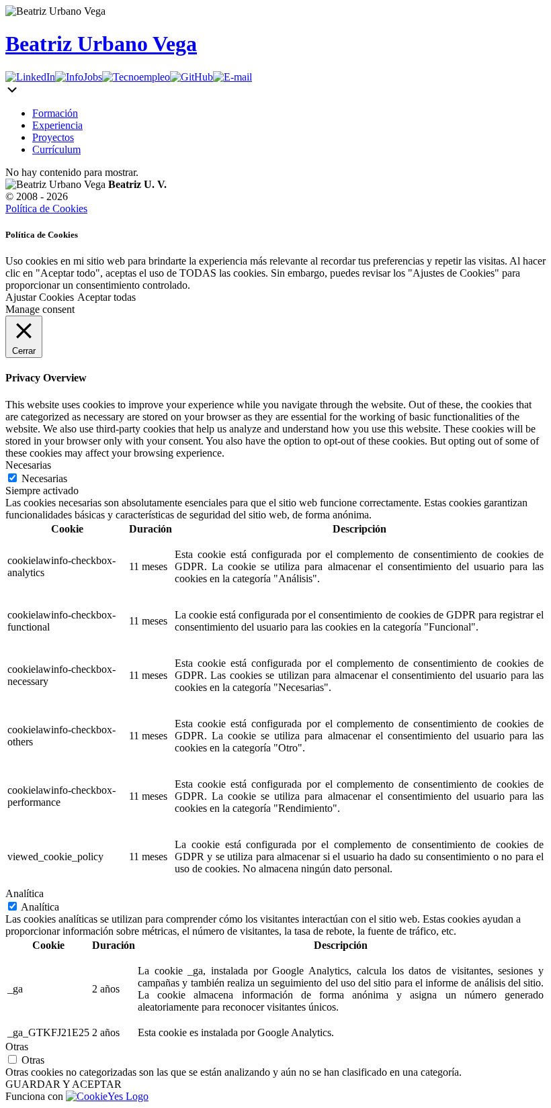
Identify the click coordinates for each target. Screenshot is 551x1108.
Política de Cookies (46, 208)
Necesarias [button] (28, 465)
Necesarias (44, 478)
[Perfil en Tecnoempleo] (136, 77)
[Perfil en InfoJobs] (78, 77)
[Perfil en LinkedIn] (30, 77)
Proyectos (53, 137)
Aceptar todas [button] (106, 297)
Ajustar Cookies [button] (39, 297)
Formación (55, 113)
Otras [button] (16, 1046)
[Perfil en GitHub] (191, 77)
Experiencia (57, 125)
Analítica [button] (24, 893)
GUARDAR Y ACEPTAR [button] (63, 1084)
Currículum (56, 149)
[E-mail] (232, 77)
